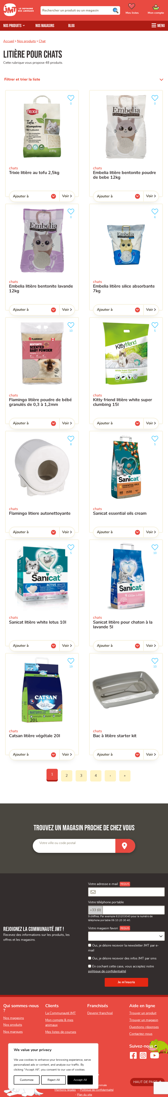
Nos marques (13, 1031)
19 (73, 665)
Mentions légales (65, 1090)
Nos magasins (44, 25)
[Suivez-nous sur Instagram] (143, 1055)
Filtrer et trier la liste (22, 79)
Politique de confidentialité (97, 1090)
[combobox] (80, 10)
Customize (26, 1080)
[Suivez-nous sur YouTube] (154, 1055)
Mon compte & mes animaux (59, 1022)
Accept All (80, 1080)
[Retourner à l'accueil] (18, 15)
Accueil (8, 41)
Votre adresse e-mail (103, 884)
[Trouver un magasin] (125, 846)
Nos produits (26, 41)
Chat (42, 41)
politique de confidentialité (107, 971)
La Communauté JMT (60, 1013)
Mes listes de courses (60, 1032)
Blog (71, 25)
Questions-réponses (144, 1027)
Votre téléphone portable (106, 902)
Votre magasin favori (103, 928)
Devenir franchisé (100, 1013)
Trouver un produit (142, 1013)
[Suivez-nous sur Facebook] (133, 1055)
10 (73, 329)
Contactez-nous (140, 1033)
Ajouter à (29, 197)
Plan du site (84, 1094)
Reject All (54, 1080)
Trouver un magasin (143, 1020)
